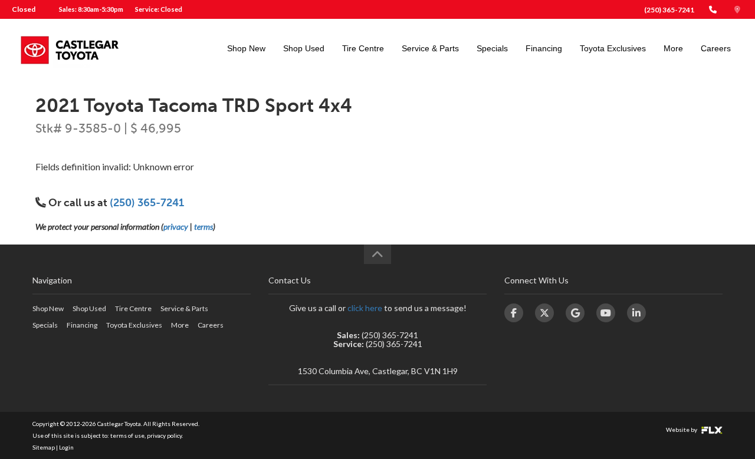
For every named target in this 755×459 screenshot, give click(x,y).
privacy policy (164, 435)
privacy (175, 227)
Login (66, 447)
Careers (716, 48)
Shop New (246, 48)
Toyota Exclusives (613, 48)
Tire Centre (363, 48)
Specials (492, 48)
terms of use (127, 435)
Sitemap (43, 447)
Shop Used (303, 48)
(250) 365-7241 (669, 9)
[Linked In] (636, 312)
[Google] (575, 312)
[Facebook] (513, 312)
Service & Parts (430, 48)
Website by (682, 429)
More (673, 48)
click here (364, 308)
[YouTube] (605, 312)
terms (203, 227)
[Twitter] (544, 312)
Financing (544, 48)
